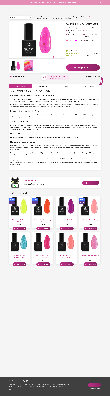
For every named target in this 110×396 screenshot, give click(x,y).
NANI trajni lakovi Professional (80, 17)
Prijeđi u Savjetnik (90, 183)
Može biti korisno (89, 86)
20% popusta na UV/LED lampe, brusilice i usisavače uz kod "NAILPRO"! (54, 2)
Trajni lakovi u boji (64, 17)
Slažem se (94, 385)
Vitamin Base (16, 127)
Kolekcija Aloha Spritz (43, 18)
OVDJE (18, 149)
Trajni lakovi (53, 17)
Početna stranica (43, 17)
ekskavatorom (29, 162)
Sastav (66, 86)
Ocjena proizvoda (43, 86)
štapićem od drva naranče (42, 162)
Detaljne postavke (94, 388)
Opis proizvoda (20, 86)
